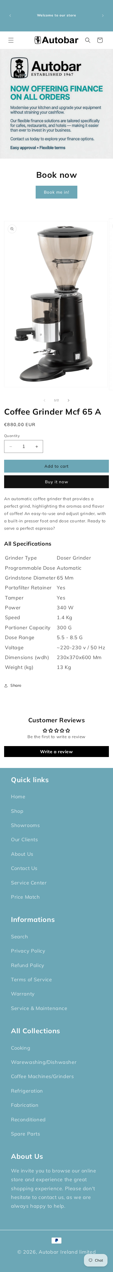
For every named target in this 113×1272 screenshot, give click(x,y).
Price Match (25, 897)
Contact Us (24, 868)
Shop (17, 811)
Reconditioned (28, 1119)
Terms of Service (31, 979)
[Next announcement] (103, 16)
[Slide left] (44, 400)
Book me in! (56, 191)
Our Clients (24, 839)
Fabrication (25, 1105)
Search (19, 936)
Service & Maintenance (39, 1008)
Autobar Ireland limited (67, 1252)
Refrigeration (27, 1091)
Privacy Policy (28, 951)
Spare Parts (25, 1134)
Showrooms (25, 825)
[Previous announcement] (10, 16)
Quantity (12, 435)
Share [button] (16, 685)
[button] (11, 40)
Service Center (29, 883)
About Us (22, 854)
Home (18, 796)
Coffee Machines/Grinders (42, 1076)
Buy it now (56, 481)
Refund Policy (27, 965)
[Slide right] (69, 400)
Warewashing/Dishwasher (44, 1062)
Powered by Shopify (57, 1260)
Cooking (20, 1048)
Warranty (23, 994)
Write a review (56, 751)
